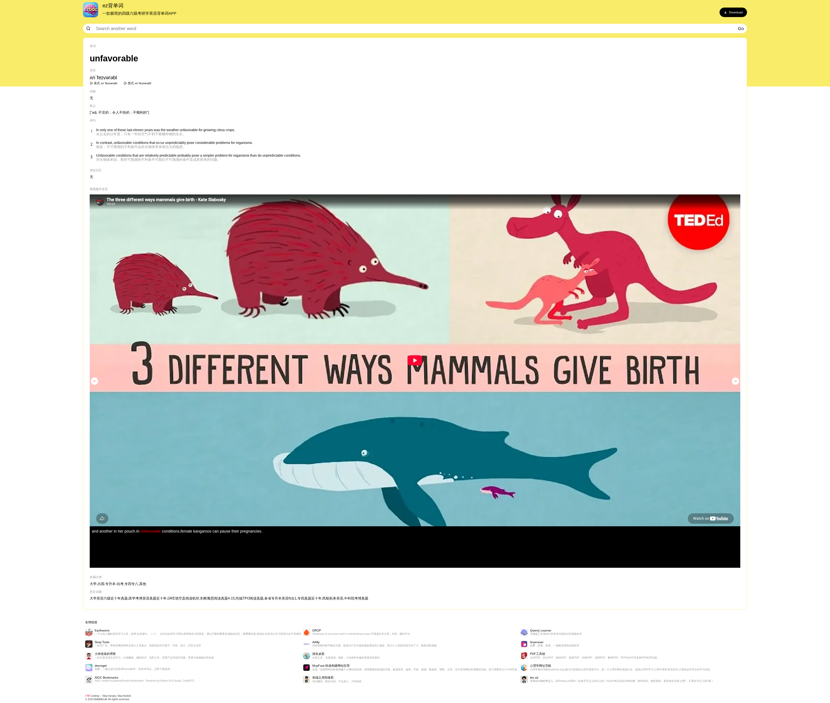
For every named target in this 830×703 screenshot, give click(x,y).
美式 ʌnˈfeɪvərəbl (105, 83)
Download (736, 12)
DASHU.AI (100, 699)
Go (741, 28)
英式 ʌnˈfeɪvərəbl (139, 83)
